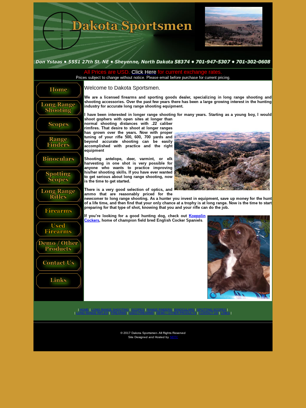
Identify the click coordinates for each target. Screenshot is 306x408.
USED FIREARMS (141, 313)
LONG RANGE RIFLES (92, 313)
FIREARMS (118, 313)
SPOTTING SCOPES (211, 309)
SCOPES (137, 309)
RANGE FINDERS (159, 309)
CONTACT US (208, 313)
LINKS (225, 313)
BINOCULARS (184, 309)
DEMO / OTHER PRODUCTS (176, 313)
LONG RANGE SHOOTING (110, 309)
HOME (84, 309)
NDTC (174, 337)
